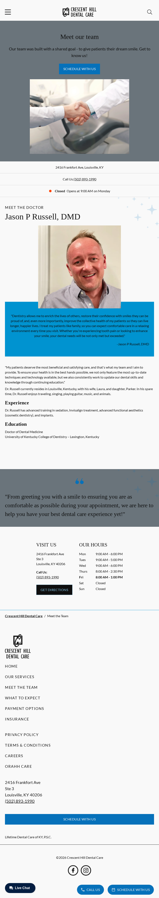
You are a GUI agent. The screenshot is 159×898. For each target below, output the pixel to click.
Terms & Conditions (28, 745)
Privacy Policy (22, 734)
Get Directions (54, 590)
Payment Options (24, 708)
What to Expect (22, 698)
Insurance (17, 719)
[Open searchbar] (149, 12)
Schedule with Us (79, 69)
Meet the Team (21, 687)
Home (11, 666)
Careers (14, 755)
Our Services (19, 676)
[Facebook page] (73, 870)
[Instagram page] (86, 870)
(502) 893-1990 (85, 179)
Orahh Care (18, 766)
